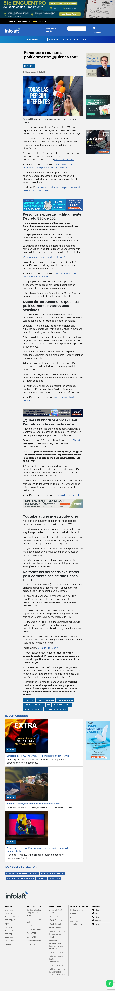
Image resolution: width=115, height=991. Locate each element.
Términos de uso (56, 952)
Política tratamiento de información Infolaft (57, 934)
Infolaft (98, 913)
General (29, 66)
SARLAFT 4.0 (10, 920)
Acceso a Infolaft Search (55, 911)
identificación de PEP (34, 705)
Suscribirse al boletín (51, 30)
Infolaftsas (99, 920)
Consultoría (31, 944)
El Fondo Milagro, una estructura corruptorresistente (33, 804)
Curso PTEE (31, 933)
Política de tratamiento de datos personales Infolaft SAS (56, 944)
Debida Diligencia (65, 700)
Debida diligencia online (56, 709)
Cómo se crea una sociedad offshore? (44, 257)
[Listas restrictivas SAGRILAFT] (53, 503)
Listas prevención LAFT (36, 39)
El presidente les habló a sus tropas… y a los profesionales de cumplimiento (38, 849)
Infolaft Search (55, 928)
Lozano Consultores (57, 965)
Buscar (70, 32)
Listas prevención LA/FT (34, 920)
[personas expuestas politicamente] (53, 205)
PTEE (7, 924)
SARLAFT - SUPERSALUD (52, 874)
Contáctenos (54, 916)
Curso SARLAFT (33, 937)
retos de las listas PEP (48, 648)
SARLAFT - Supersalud (9, 935)
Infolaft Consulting (56, 924)
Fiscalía (77, 440)
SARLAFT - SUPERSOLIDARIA (20, 878)
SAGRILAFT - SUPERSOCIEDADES (22, 874)
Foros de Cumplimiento (76, 922)
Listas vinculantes (33, 709)
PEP (48, 705)
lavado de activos (64, 160)
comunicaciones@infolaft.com (19, 21)
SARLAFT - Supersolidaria (11, 929)
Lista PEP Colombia (45, 700)
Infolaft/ (98, 910)
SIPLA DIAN (54, 878)
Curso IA (85, 39)
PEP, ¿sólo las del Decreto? (67, 495)
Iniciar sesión (98, 32)
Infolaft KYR (54, 39)
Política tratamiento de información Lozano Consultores (57, 972)
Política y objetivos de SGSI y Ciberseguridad (56, 959)
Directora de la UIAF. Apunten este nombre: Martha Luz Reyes (38, 756)
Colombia (29, 700)
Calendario (75, 917)
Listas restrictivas (62, 705)
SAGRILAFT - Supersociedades (12, 915)
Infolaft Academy (70, 39)
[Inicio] (24, 30)
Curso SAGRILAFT (34, 929)
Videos (73, 914)
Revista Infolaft (76, 910)
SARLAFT (41, 878)
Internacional (10, 910)
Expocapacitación (34, 940)
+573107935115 (41, 21)
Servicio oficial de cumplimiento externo (34, 913)
